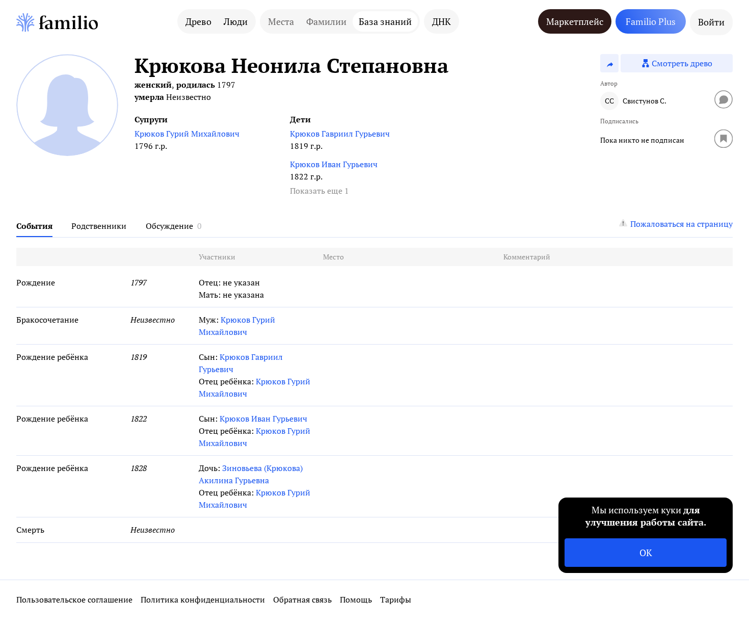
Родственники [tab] (98, 225)
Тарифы (395, 599)
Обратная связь (302, 599)
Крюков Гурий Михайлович (187, 133)
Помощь (356, 599)
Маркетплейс (574, 21)
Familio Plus (651, 21)
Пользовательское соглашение (74, 599)
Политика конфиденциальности (203, 599)
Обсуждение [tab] (169, 225)
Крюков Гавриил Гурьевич (340, 133)
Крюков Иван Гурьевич (334, 164)
